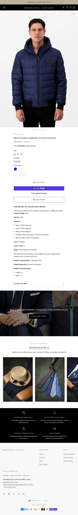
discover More (39, 316)
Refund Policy (68, 461)
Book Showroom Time (10, 482)
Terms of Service (69, 454)
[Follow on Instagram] (9, 494)
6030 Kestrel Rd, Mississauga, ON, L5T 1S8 (18, 484)
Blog (40, 461)
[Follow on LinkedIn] (24, 494)
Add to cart (39, 182)
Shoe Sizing (43, 464)
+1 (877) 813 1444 (9, 487)
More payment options (39, 193)
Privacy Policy (68, 457)
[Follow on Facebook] (4, 494)
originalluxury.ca (39, 347)
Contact (42, 457)
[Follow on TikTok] (19, 494)
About (41, 454)
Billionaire (18, 134)
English (45, 500)
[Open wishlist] (71, 7)
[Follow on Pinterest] (14, 494)
